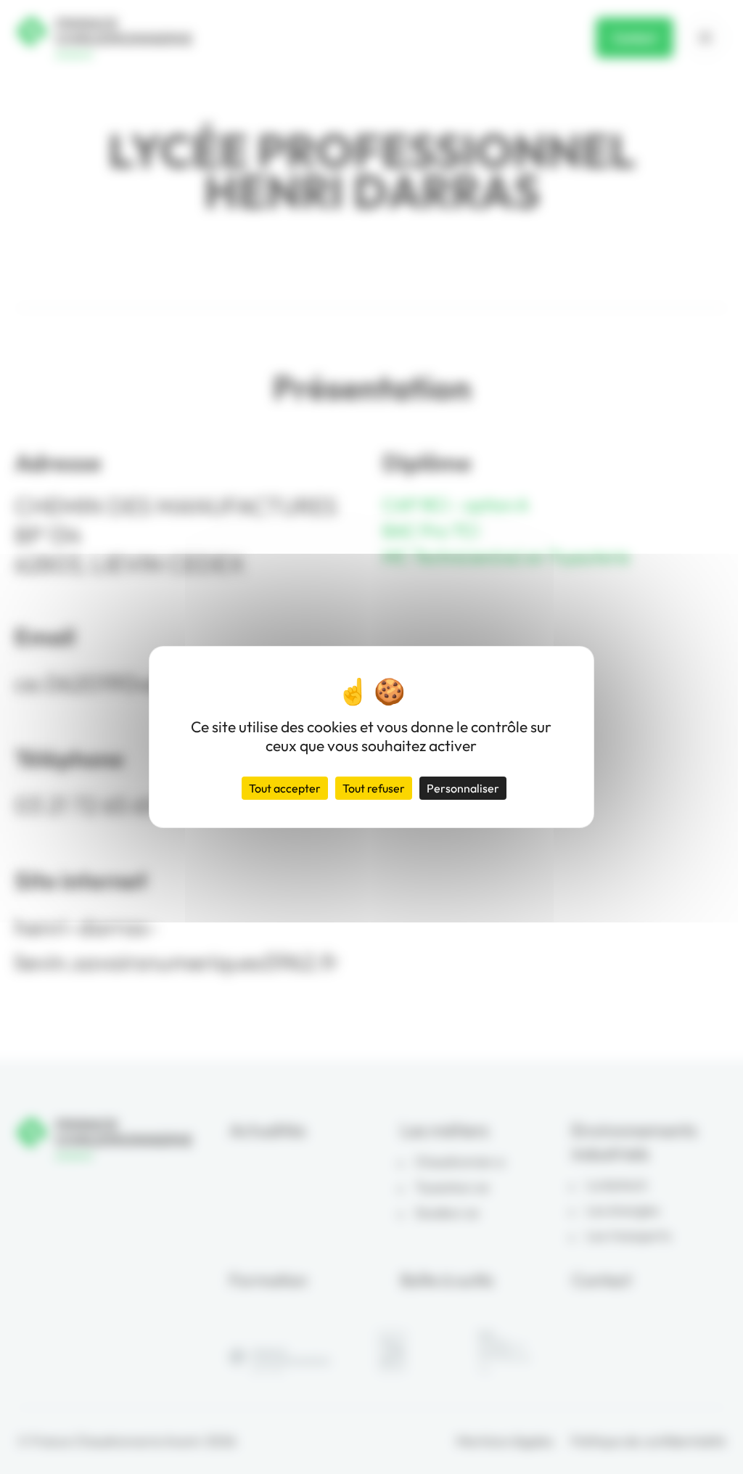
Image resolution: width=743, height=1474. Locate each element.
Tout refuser (373, 788)
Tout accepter (285, 788)
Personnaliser (463, 788)
